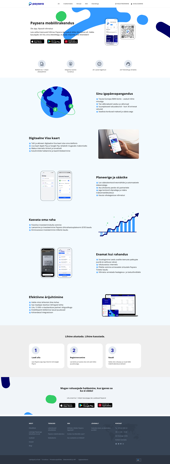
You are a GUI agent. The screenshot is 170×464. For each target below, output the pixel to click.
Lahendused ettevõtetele (52, 429)
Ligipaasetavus (83, 459)
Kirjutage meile (122, 436)
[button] (138, 460)
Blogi (30, 446)
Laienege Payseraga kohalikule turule (35, 433)
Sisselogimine (137, 4)
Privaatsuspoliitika (56, 459)
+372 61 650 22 (122, 428)
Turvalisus (45, 459)
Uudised (31, 438)
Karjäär (31, 442)
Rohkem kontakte (121, 440)
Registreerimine (123, 4)
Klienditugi (95, 4)
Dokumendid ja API (69, 459)
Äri (59, 4)
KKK (86, 4)
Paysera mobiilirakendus (56, 434)
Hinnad (78, 4)
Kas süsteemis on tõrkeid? (75, 438)
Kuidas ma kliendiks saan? (76, 434)
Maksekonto (52, 438)
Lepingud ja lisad (34, 459)
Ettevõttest (32, 428)
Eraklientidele (68, 4)
